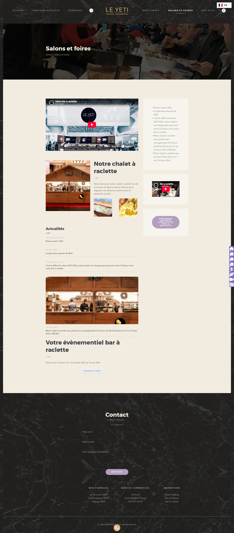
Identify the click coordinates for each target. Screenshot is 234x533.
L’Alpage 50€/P (99, 501)
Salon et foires (52, 250)
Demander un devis (92, 371)
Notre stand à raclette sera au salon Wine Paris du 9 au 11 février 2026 (166, 157)
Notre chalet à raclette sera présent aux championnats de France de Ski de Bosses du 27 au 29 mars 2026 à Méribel (91, 332)
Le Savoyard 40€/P (99, 494)
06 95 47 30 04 (135, 501)
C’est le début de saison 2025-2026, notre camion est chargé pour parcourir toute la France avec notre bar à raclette (90, 267)
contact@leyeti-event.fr (135, 498)
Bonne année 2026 (54, 241)
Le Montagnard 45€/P (98, 498)
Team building (172, 494)
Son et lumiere (172, 498)
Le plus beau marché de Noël (59, 253)
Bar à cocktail (171, 501)
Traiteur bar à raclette (55, 238)
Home (49, 55)
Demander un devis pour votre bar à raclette (165, 222)
